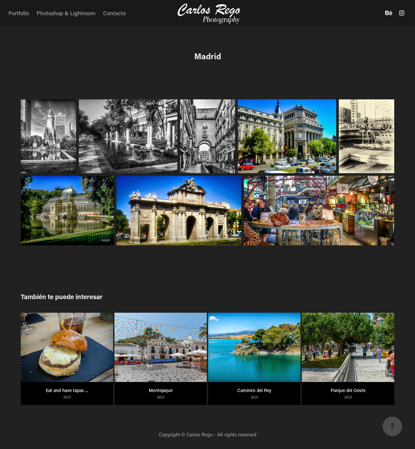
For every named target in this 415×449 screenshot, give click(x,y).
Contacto (114, 13)
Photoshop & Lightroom (66, 13)
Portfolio (18, 13)
